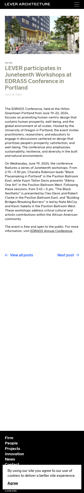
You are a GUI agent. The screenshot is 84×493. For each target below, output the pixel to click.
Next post (65, 255)
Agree (13, 483)
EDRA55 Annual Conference (51, 231)
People (11, 443)
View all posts (21, 255)
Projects (12, 448)
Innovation (14, 454)
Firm (9, 438)
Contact (12, 464)
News (10, 459)
